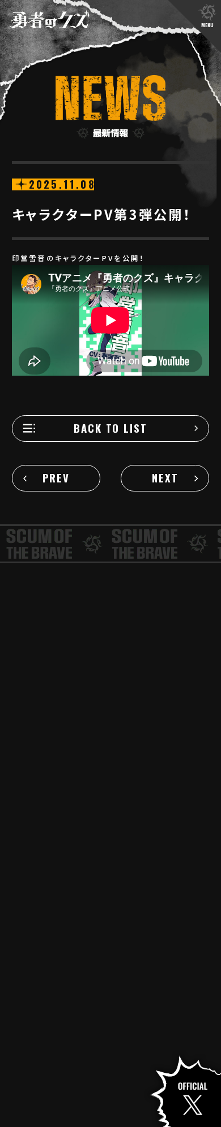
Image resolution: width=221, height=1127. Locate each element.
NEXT (165, 477)
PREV (56, 477)
